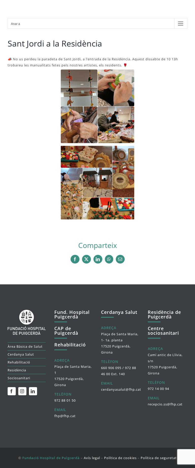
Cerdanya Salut (21, 354)
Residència (17, 370)
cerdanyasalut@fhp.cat (121, 389)
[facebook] (12, 391)
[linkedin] (33, 391)
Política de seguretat (159, 458)
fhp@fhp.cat (65, 416)
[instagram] (22, 391)
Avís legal (92, 458)
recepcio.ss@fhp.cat (165, 404)
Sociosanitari (19, 378)
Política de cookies (120, 458)
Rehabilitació (19, 362)
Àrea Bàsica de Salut (25, 346)
